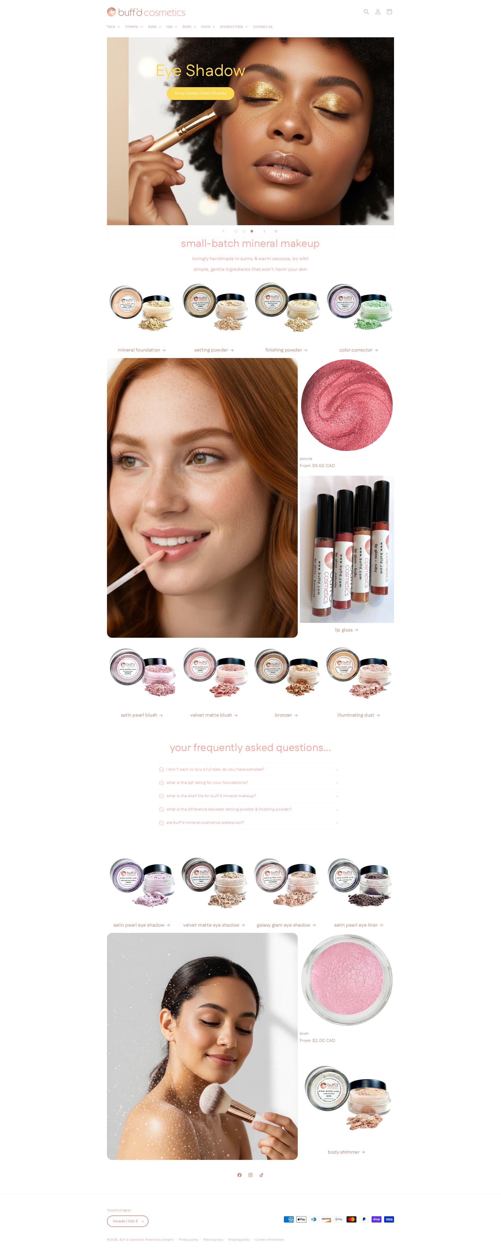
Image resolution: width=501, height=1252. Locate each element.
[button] (113, 26)
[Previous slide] (223, 231)
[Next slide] (264, 231)
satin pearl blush (139, 715)
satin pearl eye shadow (139, 925)
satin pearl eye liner (356, 925)
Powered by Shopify (159, 1240)
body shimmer (344, 1152)
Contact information (269, 1240)
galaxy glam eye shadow (283, 925)
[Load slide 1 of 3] (236, 231)
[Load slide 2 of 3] (244, 231)
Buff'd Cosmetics (132, 1240)
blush (304, 1034)
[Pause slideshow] (277, 231)
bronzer (283, 715)
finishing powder (283, 350)
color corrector (356, 350)
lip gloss (344, 630)
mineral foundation (139, 350)
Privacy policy (189, 1240)
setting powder (211, 350)
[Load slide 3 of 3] (252, 231)
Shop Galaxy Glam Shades (179, 93)
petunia (306, 459)
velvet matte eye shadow (211, 925)
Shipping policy (239, 1240)
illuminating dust (355, 715)
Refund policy (213, 1240)
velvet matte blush (211, 715)
